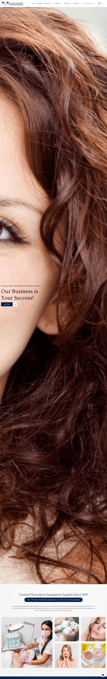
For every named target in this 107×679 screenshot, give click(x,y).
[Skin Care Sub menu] (70, 3)
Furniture (57, 3)
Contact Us (76, 3)
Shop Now (39, 3)
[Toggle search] (102, 3)
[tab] (51, 582)
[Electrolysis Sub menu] (52, 3)
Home (33, 3)
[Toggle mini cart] (99, 3)
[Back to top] (103, 675)
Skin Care (66, 3)
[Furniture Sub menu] (61, 3)
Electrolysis (47, 3)
